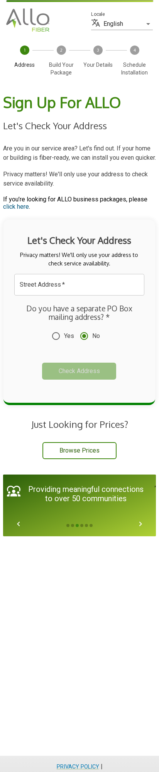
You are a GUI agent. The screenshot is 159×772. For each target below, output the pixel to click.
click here (16, 206)
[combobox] (73, 284)
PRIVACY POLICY (78, 767)
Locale (98, 14)
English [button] (113, 23)
